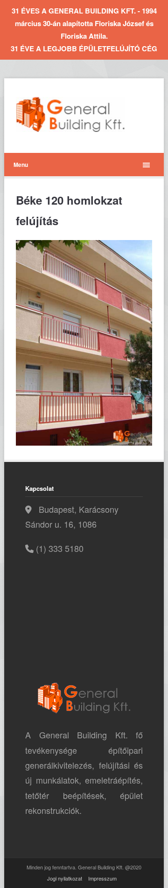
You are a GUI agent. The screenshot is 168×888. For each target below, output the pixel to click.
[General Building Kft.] (84, 114)
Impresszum (102, 878)
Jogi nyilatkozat (64, 878)
